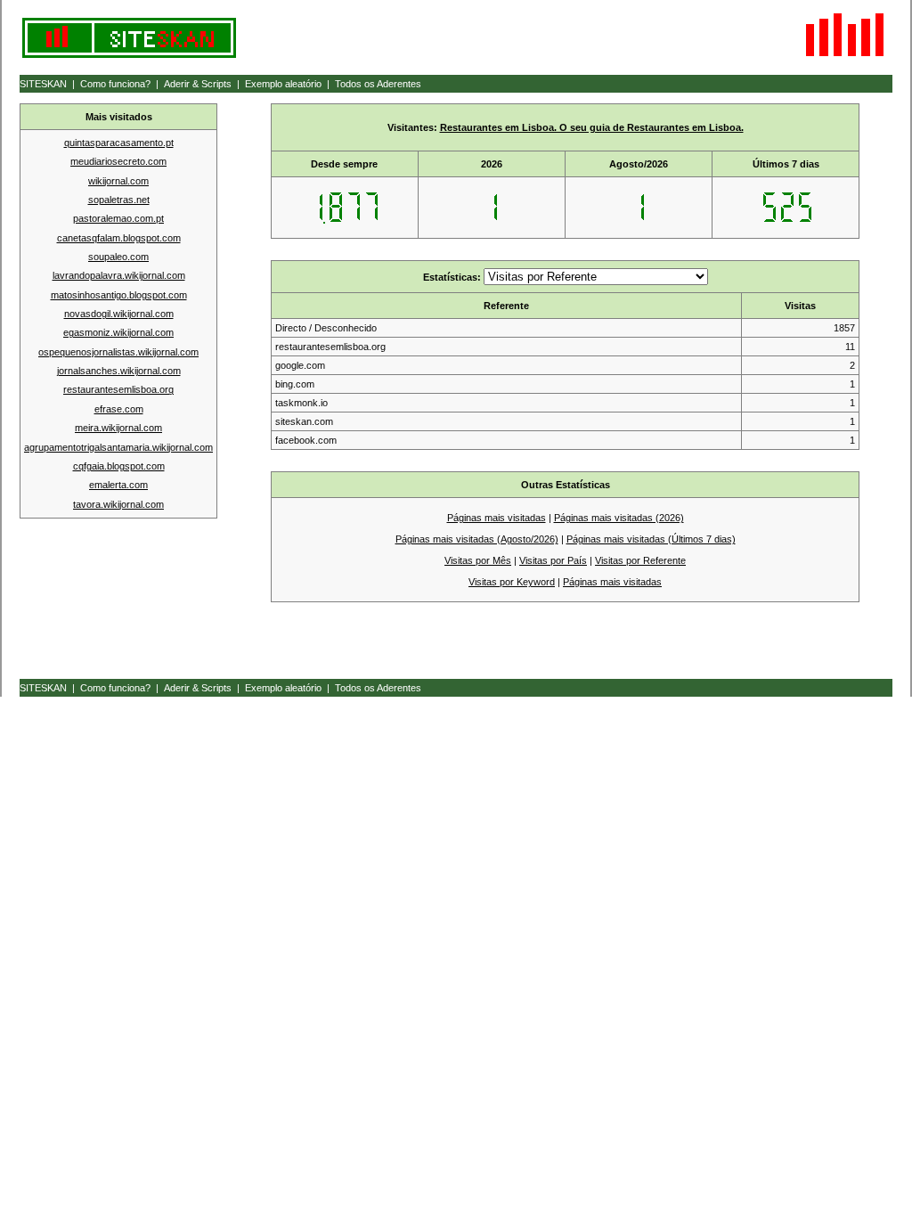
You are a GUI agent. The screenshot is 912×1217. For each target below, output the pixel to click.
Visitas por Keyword (511, 581)
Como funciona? (115, 83)
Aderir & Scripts (198, 83)
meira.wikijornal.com (118, 427)
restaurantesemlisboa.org (118, 389)
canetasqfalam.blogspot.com (119, 238)
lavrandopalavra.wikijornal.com (119, 275)
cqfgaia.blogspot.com (119, 466)
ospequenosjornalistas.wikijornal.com (118, 352)
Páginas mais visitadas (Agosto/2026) (476, 539)
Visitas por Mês (477, 560)
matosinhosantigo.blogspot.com (119, 295)
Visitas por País (553, 560)
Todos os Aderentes (378, 83)
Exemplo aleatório (283, 83)
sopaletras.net (119, 199)
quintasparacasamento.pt (119, 142)
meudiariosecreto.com (118, 161)
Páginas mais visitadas (496, 517)
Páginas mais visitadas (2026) (619, 517)
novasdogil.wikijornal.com (119, 313)
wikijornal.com (118, 181)
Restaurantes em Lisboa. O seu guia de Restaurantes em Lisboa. (592, 127)
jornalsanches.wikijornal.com (119, 370)
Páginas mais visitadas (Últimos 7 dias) (651, 539)
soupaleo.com (118, 256)
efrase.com (118, 409)
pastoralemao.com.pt (118, 218)
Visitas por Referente (640, 560)
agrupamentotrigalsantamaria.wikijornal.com (118, 447)
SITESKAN (43, 83)
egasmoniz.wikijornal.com (118, 332)
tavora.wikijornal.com (118, 504)
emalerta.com (118, 484)
